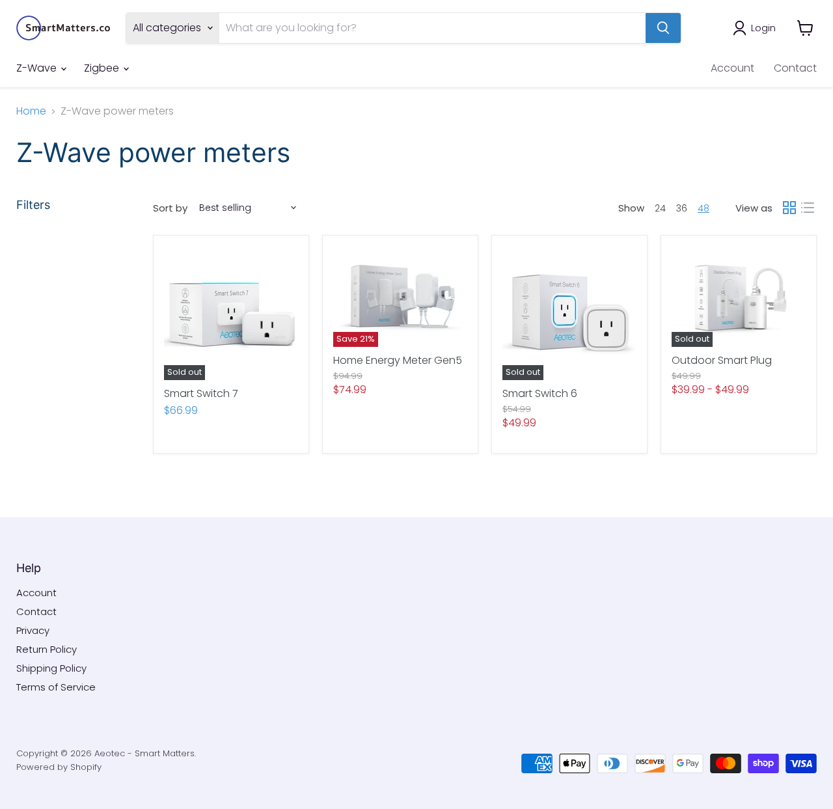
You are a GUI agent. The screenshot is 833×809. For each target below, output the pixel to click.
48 (703, 208)
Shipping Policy (51, 668)
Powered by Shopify (59, 767)
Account (732, 68)
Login (763, 27)
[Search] (663, 28)
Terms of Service (56, 687)
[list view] (808, 208)
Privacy (32, 630)
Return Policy (46, 649)
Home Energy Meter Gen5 (397, 360)
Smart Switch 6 (539, 393)
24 (660, 208)
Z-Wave (37, 68)
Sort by (170, 207)
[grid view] (789, 208)
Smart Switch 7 (201, 393)
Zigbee (103, 68)
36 (681, 208)
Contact (795, 68)
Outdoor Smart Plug (722, 360)
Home (31, 111)
